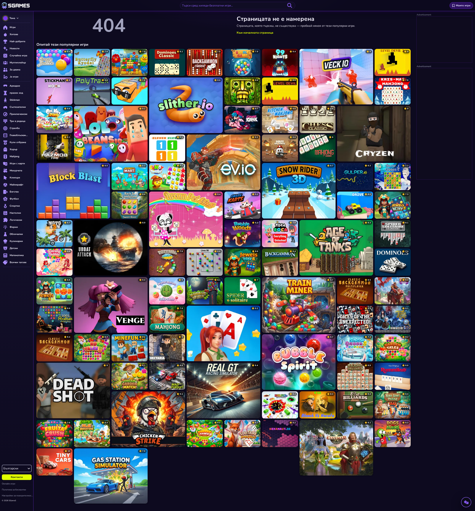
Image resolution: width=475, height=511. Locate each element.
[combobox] (237, 5)
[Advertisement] (444, 40)
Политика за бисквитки (14, 489)
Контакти (17, 477)
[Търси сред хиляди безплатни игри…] (289, 5)
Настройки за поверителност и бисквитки (17, 495)
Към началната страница (255, 33)
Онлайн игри (8, 483)
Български (10, 468)
